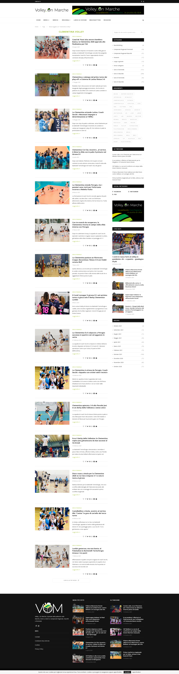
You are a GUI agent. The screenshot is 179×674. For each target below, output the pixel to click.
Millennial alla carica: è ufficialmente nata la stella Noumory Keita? (134, 285)
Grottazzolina (118, 113)
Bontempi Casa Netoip (127, 94)
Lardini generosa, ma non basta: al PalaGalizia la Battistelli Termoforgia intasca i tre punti (88, 550)
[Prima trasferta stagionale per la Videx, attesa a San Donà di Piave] (115, 655)
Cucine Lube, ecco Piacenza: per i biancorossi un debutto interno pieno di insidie (127, 155)
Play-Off (123, 125)
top (124, 138)
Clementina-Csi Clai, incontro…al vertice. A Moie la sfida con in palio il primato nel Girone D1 (89, 152)
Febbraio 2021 (118, 350)
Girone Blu (128, 110)
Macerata (129, 116)
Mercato (124, 119)
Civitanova (130, 100)
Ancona (116, 94)
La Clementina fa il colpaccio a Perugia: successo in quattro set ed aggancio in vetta (88, 335)
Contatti (38, 1)
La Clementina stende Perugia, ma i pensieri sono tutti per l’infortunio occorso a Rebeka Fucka (87, 187)
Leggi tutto (75, 61)
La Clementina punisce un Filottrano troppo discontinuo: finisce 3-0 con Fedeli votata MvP (89, 259)
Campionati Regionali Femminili (129, 49)
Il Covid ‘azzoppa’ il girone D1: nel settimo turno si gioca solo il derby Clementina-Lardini (89, 297)
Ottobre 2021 (118, 326)
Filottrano (123, 106)
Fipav (130, 106)
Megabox (116, 119)
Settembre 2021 (118, 330)
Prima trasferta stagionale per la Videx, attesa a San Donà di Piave (132, 654)
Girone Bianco (118, 110)
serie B (128, 135)
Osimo (125, 122)
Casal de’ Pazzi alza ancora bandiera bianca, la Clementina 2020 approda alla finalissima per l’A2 (88, 41)
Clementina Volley (119, 103)
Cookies (37, 645)
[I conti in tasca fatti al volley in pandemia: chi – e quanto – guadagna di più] (128, 244)
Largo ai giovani (80, 20)
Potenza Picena (133, 125)
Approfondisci (136, 672)
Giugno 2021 (117, 334)
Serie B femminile (77, 36)
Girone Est (137, 110)
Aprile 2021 (117, 342)
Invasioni (107, 20)
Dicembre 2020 (118, 358)
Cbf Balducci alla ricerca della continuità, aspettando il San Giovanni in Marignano (95, 657)
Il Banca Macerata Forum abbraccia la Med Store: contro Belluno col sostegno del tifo (127, 173)
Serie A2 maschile (118, 132)
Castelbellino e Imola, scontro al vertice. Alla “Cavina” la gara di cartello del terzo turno (89, 513)
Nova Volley (117, 122)
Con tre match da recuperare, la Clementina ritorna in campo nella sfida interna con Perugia (88, 224)
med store (138, 116)
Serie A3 (128, 132)
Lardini (139, 113)
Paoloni (133, 122)
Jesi (126, 113)
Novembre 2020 (119, 362)
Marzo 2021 (117, 346)
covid (138, 103)
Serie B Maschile (129, 82)
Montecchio (133, 119)
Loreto (116, 116)
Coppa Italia (130, 103)
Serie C (134, 135)
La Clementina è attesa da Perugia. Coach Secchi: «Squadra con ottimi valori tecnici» (90, 371)
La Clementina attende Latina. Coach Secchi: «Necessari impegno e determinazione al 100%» (88, 114)
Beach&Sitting (95, 20)
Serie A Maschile (129, 74)
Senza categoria (129, 65)
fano (115, 106)
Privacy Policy (39, 649)
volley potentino (126, 141)
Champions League (119, 100)
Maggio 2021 (118, 338)
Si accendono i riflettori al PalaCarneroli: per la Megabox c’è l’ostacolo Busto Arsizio (126, 161)
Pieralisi (116, 125)
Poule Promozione (119, 129)
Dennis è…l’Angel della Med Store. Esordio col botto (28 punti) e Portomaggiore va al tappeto (134, 309)
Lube (122, 116)
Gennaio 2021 (118, 354)
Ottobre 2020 (118, 366)
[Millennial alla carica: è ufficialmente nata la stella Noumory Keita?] (118, 286)
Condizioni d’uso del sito (42, 641)
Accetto (127, 672)
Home (38, 20)
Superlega (116, 138)
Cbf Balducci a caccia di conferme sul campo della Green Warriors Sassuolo (132, 631)
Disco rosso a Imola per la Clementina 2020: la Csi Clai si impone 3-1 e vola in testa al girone (88, 475)
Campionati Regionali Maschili (129, 53)
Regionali (66, 20)
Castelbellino (117, 97)
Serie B (55, 20)
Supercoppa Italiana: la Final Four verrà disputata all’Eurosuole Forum (134, 296)
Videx (139, 138)
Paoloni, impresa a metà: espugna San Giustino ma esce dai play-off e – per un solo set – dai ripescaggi (96, 631)
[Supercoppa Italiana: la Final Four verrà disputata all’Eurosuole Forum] (118, 297)
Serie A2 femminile (132, 129)
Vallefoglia (131, 138)
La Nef (132, 113)
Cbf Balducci (128, 97)
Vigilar (115, 141)
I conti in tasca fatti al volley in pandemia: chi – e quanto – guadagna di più (127, 259)
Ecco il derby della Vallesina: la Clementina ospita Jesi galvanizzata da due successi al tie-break (90, 440)
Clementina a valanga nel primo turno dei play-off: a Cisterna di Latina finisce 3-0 (89, 78)
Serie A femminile (129, 70)
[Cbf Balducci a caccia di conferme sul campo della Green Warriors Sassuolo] (115, 632)
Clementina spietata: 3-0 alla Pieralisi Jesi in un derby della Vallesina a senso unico (89, 406)
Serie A (46, 20)
